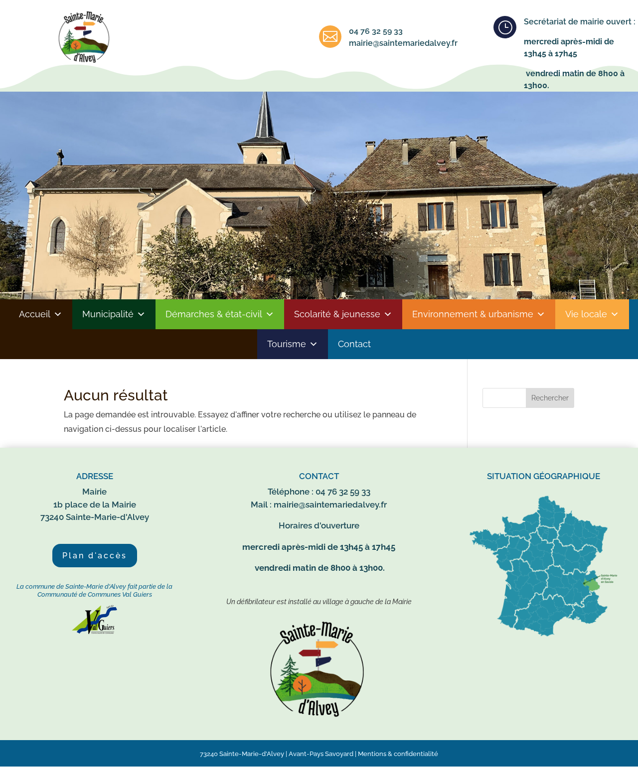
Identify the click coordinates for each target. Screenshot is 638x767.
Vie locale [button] (586, 314)
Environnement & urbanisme (472, 314)
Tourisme (286, 344)
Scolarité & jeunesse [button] (337, 314)
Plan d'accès (94, 555)
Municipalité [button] (108, 314)
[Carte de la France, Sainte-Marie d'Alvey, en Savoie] (543, 636)
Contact (354, 344)
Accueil (34, 314)
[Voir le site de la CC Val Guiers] (94, 632)
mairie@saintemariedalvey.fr (403, 43)
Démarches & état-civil (213, 314)
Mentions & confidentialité (398, 754)
